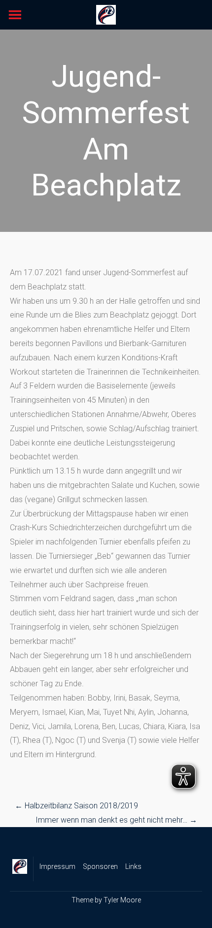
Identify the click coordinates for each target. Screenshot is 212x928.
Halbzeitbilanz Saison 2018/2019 (76, 805)
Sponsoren (100, 866)
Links (133, 866)
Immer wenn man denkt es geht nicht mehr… (116, 820)
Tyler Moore (122, 900)
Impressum (57, 866)
